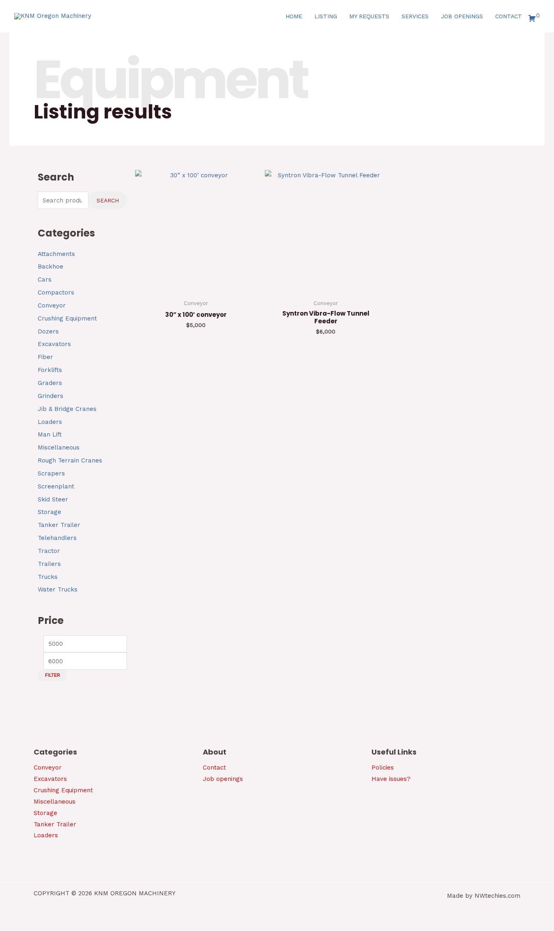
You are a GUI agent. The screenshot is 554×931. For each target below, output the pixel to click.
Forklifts (50, 370)
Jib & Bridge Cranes (67, 409)
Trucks (48, 577)
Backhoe (50, 266)
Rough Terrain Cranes (70, 460)
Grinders (50, 396)
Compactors (56, 292)
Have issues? (390, 779)
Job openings (223, 779)
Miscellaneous (58, 447)
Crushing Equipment (67, 318)
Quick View (196, 288)
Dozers (48, 331)
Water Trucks (57, 589)
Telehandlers (57, 538)
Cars (45, 279)
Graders (50, 383)
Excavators (54, 344)
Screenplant (56, 486)
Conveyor (52, 305)
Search (108, 200)
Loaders (50, 422)
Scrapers (51, 473)
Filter (52, 675)
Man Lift (50, 434)
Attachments (56, 254)
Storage (49, 512)
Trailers (49, 564)
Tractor (49, 551)
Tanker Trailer (59, 525)
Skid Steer (53, 499)
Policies (382, 767)
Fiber (45, 357)
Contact (214, 767)
